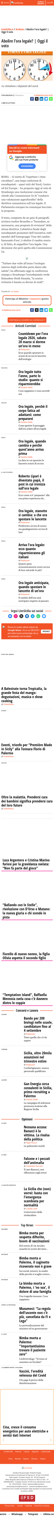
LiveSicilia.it (7, 29)
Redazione (20, 95)
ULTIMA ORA (8, 1452)
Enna (10, 1459)
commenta (35, 298)
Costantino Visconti (34, 1166)
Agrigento (35, 1452)
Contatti (20, 1506)
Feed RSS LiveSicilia (41, 1506)
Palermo (18, 1452)
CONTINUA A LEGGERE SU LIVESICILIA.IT (27, 320)
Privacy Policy (10, 1506)
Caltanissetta (45, 1452)
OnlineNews (8, 704)
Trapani (42, 1459)
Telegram (27, 1514)
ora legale (15, 291)
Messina (18, 1459)
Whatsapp (11, 1514)
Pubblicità (28, 1506)
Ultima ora (43, 1514)
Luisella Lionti (31, 1208)
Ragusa (26, 1459)
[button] (3, 1440)
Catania (26, 1452)
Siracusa (34, 1459)
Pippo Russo (31, 1143)
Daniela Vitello (26, 387)
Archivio (20, 29)
